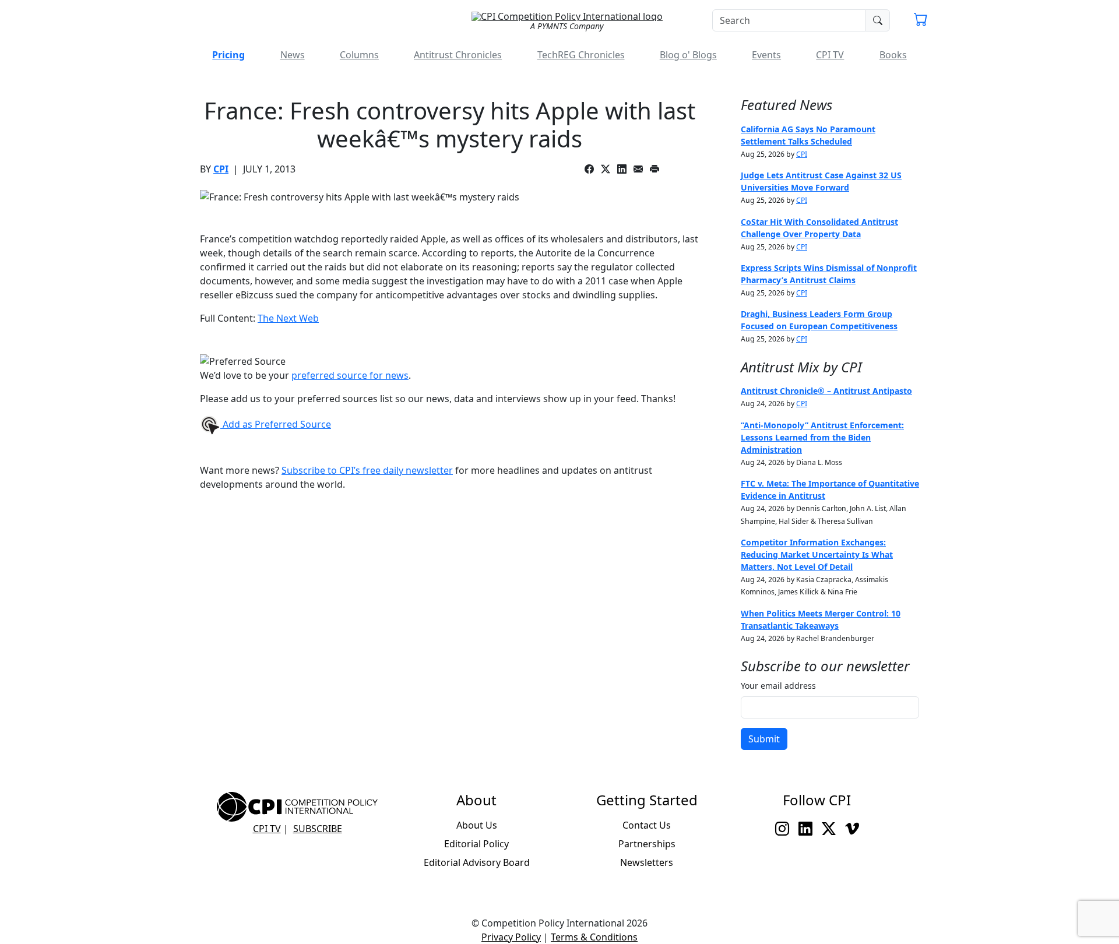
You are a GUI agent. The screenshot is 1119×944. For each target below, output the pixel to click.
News (292, 54)
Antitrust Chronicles (458, 54)
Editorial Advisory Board (477, 862)
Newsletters (646, 862)
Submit (764, 738)
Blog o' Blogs (688, 54)
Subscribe (317, 828)
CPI (220, 169)
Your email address (778, 685)
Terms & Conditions (594, 937)
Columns (359, 54)
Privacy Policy (511, 937)
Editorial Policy (476, 843)
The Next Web (288, 318)
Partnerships (646, 843)
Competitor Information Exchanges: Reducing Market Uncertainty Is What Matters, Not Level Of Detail (817, 554)
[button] (921, 21)
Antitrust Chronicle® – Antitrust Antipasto (826, 390)
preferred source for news (350, 375)
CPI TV (830, 54)
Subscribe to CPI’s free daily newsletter (367, 470)
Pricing (228, 54)
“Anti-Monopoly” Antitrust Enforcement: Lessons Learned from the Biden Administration (822, 437)
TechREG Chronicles (581, 54)
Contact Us (646, 825)
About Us (476, 825)
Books (893, 54)
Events (766, 54)
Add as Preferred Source (275, 424)
